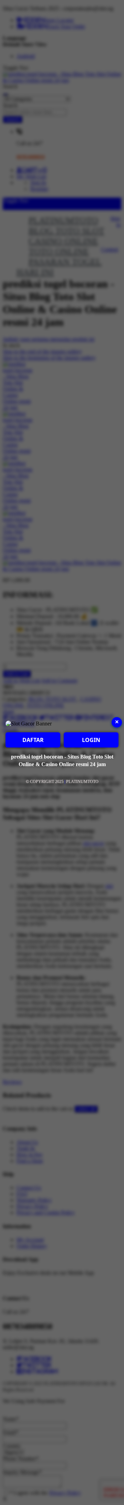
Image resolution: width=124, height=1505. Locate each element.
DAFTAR (33, 740)
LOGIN (91, 740)
